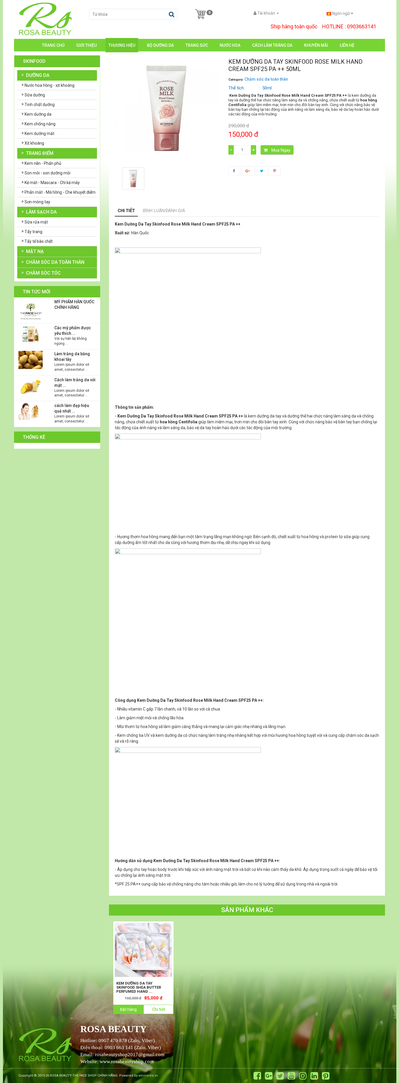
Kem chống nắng (40, 124)
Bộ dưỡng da (160, 45)
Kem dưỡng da (38, 114)
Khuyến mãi (316, 45)
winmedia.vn (148, 1075)
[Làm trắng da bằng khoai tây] (30, 359)
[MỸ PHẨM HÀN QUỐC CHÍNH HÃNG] (30, 311)
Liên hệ (347, 45)
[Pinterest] (325, 1076)
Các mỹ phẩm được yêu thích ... (72, 330)
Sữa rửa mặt (36, 222)
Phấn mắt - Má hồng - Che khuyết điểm (60, 192)
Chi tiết (126, 210)
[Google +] (269, 1076)
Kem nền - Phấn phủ (43, 163)
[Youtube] (291, 1076)
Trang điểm (39, 153)
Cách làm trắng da (272, 45)
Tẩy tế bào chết (39, 241)
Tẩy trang (33, 231)
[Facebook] (257, 1076)
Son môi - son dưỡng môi (47, 173)
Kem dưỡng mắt (39, 133)
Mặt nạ (35, 251)
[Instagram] (303, 1076)
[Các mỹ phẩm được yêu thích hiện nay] (30, 333)
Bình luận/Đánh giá (164, 210)
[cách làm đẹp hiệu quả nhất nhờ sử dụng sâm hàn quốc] (30, 410)
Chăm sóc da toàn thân (55, 262)
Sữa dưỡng (35, 95)
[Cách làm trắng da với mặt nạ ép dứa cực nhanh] (30, 385)
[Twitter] (280, 1076)
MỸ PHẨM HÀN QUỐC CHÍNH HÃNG (74, 304)
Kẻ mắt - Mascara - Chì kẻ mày (52, 182)
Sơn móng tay (37, 202)
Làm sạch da (41, 212)
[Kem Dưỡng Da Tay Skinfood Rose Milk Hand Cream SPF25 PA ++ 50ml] (133, 178)
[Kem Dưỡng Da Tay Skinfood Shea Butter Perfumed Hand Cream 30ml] (143, 950)
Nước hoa (230, 45)
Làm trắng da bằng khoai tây (72, 356)
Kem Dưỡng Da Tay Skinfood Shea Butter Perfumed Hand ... (138, 987)
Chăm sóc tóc (43, 273)
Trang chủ (53, 45)
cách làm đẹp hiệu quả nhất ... (71, 408)
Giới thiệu (86, 45)
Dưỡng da (37, 75)
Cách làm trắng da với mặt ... (75, 382)
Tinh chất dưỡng (40, 104)
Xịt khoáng (34, 143)
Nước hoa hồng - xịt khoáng (49, 85)
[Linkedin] (314, 1076)
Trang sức (196, 45)
